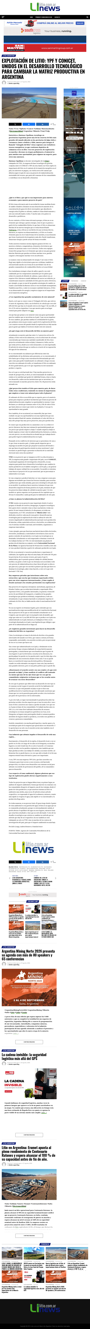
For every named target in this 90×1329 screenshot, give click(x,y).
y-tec (24, 871)
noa (46, 870)
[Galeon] (74, 241)
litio (32, 311)
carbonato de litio (37, 867)
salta (19, 871)
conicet (23, 868)
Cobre (18, 1012)
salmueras (12, 871)
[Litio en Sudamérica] (74, 276)
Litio (13, 1012)
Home (31, 17)
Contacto (57, 17)
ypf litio (33, 871)
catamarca (48, 867)
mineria (32, 870)
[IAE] (74, 109)
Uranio (24, 1012)
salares (51, 870)
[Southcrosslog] (45, 31)
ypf (29, 871)
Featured (42, 868)
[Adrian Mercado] (45, 23)
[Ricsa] (74, 197)
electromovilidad (32, 868)
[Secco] (45, 40)
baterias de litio (25, 867)
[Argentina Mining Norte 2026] (74, 255)
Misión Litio (39, 870)
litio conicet (24, 870)
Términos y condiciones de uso (43, 17)
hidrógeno (13, 230)
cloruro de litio (14, 868)
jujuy (48, 868)
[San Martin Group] (45, 48)
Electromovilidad (16, 131)
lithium (11, 870)
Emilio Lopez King (14, 83)
